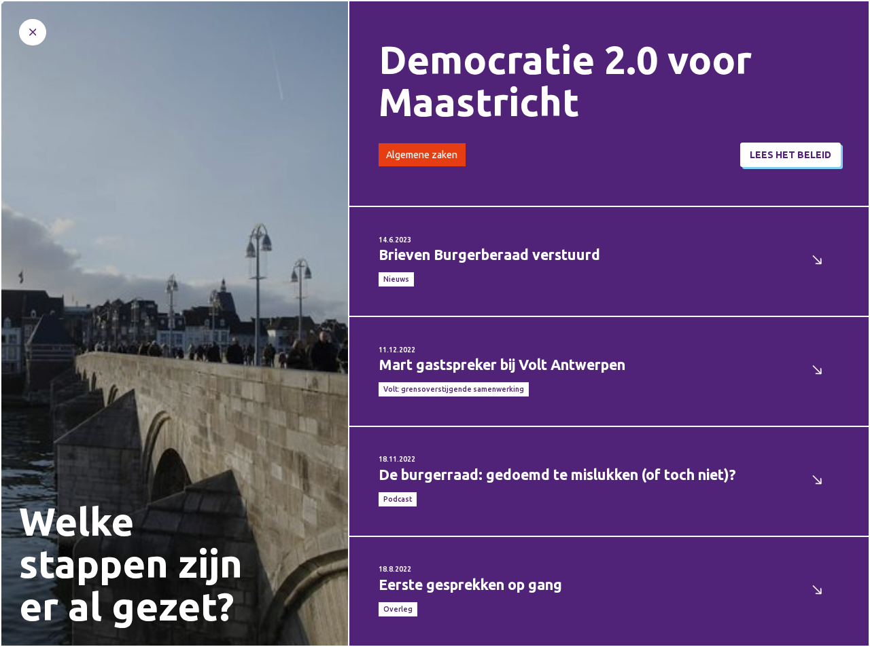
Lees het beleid (790, 154)
